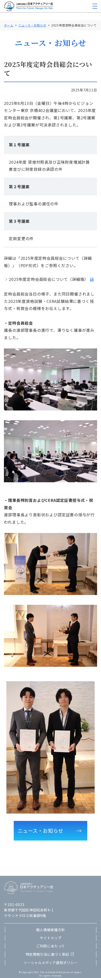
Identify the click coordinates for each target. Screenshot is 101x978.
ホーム (8, 25)
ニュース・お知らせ (32, 25)
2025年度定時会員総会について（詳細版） (48, 279)
